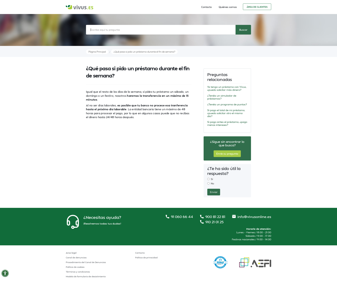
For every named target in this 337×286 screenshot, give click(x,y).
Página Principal (97, 51)
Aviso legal (71, 252)
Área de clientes (257, 6)
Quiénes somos (228, 6)
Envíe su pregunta (227, 153)
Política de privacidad (146, 257)
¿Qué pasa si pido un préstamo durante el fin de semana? (144, 51)
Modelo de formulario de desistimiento (86, 276)
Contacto (206, 6)
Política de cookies (75, 267)
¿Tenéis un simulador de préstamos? (221, 97)
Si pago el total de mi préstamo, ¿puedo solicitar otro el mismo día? (226, 113)
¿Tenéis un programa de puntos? (227, 104)
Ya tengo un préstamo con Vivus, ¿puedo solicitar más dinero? (226, 88)
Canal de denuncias (76, 257)
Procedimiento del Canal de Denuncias (86, 262)
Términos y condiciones (78, 271)
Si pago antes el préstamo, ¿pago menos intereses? (227, 123)
